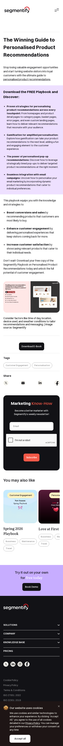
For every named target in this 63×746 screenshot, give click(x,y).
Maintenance (28, 541)
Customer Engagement (17, 365)
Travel (9, 548)
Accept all (20, 738)
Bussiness (11, 541)
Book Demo (31, 586)
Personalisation (42, 365)
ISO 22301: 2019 (12, 700)
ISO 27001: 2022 (12, 695)
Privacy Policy (10, 685)
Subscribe (31, 457)
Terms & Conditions (14, 690)
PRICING (8, 650)
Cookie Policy (10, 680)
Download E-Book (32, 346)
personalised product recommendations (26, 79)
